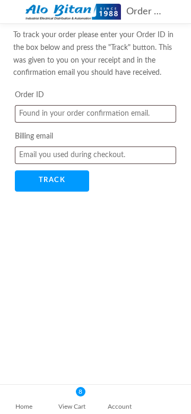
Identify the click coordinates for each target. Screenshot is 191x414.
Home (23, 406)
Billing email (34, 136)
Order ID (29, 95)
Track (52, 180)
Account (120, 406)
